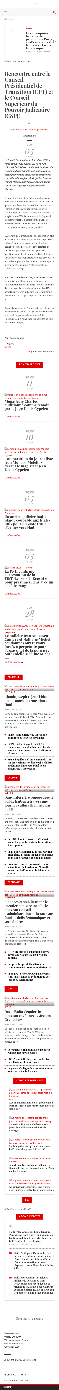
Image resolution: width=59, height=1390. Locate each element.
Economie (10, 898)
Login (41, 3)
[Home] (9, 19)
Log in (31, 351)
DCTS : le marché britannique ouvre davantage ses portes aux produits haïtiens (28, 954)
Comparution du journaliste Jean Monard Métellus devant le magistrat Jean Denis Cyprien (29, 464)
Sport (29, 29)
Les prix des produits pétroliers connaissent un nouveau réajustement (29, 966)
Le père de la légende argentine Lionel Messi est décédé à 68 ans (30, 1070)
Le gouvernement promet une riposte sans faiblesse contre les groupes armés (31, 1188)
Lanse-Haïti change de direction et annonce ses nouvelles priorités (28, 736)
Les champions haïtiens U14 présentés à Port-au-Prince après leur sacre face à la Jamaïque (39, 40)
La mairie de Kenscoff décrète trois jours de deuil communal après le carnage (29, 1127)
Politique (10, 692)
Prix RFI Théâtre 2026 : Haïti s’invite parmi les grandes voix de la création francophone (29, 842)
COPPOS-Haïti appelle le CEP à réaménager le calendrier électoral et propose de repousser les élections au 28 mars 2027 (29, 748)
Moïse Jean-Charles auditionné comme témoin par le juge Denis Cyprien (27, 405)
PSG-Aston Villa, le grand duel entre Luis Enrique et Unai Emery (29, 1060)
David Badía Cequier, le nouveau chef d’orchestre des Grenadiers (28, 1015)
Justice (8, 347)
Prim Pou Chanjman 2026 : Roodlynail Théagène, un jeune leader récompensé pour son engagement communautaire (30, 854)
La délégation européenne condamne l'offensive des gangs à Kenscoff (29, 1148)
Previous (52, 41)
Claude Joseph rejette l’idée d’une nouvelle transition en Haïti (27, 700)
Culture (9, 793)
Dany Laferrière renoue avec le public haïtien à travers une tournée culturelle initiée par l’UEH (29, 803)
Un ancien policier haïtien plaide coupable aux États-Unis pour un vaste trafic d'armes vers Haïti (27, 522)
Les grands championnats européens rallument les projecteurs (29, 1051)
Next (55, 41)
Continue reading (12, 416)
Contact (8, 1387)
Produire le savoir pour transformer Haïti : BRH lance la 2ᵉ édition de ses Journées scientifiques (29, 976)
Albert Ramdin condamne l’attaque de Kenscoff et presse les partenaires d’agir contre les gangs (31, 1168)
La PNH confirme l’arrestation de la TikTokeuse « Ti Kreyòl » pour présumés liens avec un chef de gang (29, 578)
